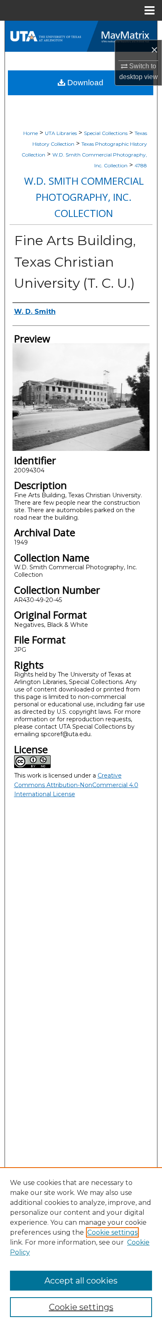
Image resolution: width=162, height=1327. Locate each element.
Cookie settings (112, 1232)
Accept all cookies (81, 1281)
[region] (81, 1247)
